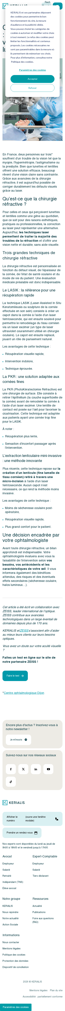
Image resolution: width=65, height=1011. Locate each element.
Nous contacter (10, 942)
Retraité (6, 876)
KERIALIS (7, 906)
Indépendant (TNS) (12, 882)
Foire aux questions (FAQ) (43, 920)
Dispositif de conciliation (15, 967)
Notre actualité (10, 918)
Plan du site (56, 990)
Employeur (8, 864)
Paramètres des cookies (32, 70)
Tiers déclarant (40, 876)
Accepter (33, 78)
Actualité (37, 906)
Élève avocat (9, 888)
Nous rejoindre (10, 912)
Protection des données (15, 961)
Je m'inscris (16, 740)
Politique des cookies (13, 955)
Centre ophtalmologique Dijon (24, 693)
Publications (39, 912)
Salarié (6, 870)
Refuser (32, 87)
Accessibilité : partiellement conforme (42, 997)
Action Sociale (10, 925)
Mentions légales (11, 949)
